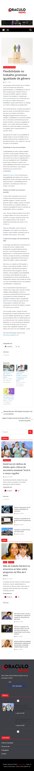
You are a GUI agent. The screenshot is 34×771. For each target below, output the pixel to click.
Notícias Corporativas (9, 67)
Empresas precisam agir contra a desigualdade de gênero (8, 374)
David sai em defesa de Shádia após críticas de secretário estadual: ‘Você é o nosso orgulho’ (16, 468)
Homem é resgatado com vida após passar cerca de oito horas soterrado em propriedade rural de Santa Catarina (22, 630)
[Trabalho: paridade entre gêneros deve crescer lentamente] (8, 391)
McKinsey (6, 98)
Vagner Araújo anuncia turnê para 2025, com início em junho (16, 419)
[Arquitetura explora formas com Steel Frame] (7, 532)
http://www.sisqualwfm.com (11, 335)
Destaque (11, 562)
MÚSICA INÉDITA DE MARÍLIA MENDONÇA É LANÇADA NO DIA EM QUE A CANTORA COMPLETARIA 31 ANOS (22, 644)
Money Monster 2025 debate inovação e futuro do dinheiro (17, 412)
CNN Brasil (9, 301)
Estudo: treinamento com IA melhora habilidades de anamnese (22, 509)
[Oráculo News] (3, 30)
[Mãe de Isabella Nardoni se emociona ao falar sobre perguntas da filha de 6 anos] (17, 551)
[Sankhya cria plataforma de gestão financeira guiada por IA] (7, 522)
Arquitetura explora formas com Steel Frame (22, 530)
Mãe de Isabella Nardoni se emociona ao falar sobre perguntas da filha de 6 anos (16, 570)
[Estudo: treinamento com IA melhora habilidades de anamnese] (7, 510)
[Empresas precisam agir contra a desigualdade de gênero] (8, 368)
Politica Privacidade (7, 743)
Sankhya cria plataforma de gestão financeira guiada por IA (22, 520)
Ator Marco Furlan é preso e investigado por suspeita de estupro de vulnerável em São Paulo (22, 616)
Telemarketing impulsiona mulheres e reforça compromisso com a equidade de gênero (21, 376)
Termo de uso (5, 746)
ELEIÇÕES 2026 (7, 460)
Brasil (5, 562)
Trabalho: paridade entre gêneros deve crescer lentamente (8, 397)
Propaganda (5, 750)
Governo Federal (13, 175)
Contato (3, 754)
